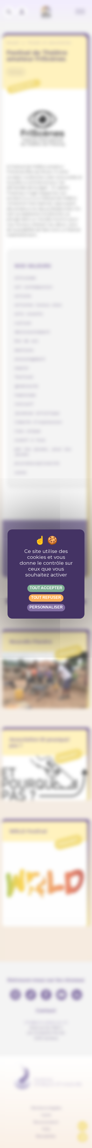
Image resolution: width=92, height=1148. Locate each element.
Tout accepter (46, 588)
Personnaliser (46, 607)
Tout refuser (46, 598)
